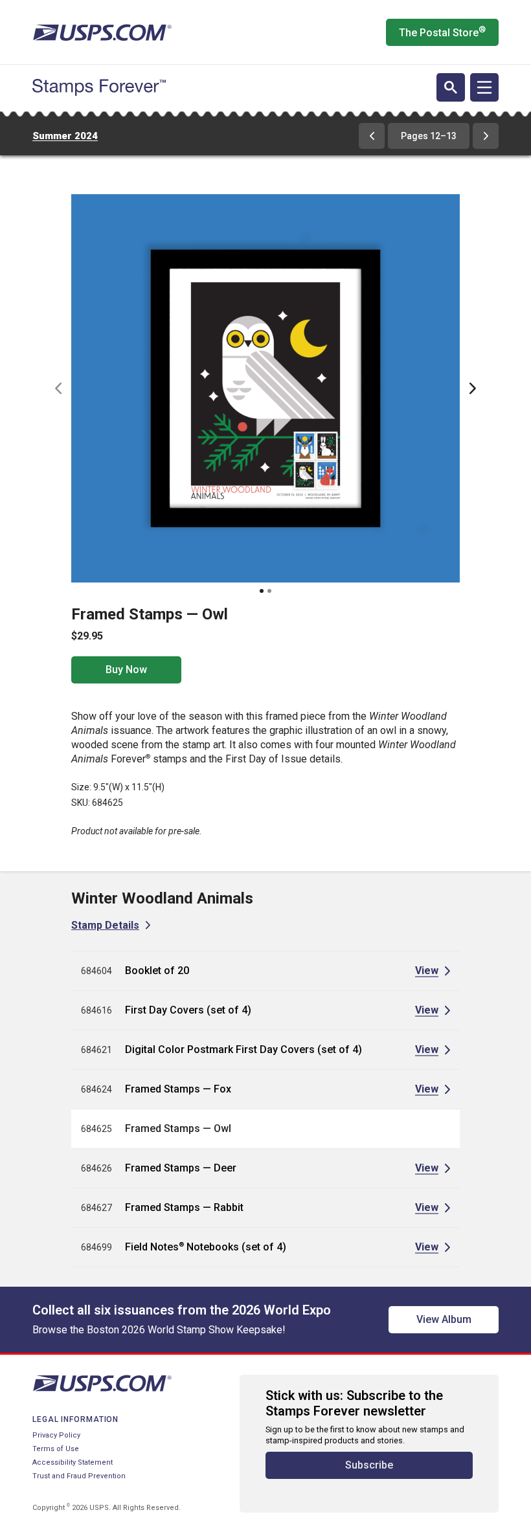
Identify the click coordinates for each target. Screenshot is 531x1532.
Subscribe (369, 1465)
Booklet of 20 (157, 970)
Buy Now (126, 669)
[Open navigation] (484, 87)
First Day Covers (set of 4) (188, 1010)
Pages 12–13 (429, 136)
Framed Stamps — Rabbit (184, 1207)
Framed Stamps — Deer (180, 1168)
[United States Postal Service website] (102, 32)
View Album (443, 1319)
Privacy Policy (56, 1435)
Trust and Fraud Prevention (79, 1476)
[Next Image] (473, 388)
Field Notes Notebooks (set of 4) (205, 1247)
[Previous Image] (58, 388)
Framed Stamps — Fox (178, 1089)
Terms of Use (55, 1449)
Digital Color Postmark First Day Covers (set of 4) (243, 1049)
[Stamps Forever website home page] (99, 87)
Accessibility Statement (72, 1462)
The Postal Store (442, 32)
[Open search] (450, 87)
